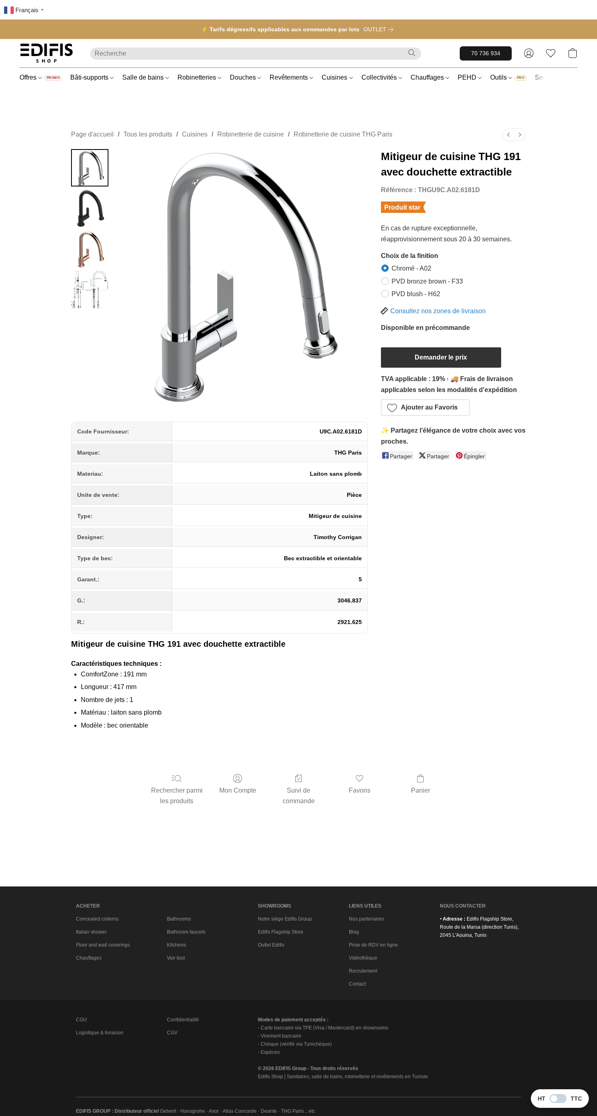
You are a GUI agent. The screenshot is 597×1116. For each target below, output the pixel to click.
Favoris (359, 790)
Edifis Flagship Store (280, 932)
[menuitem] (508, 135)
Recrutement (363, 971)
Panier (420, 790)
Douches (243, 77)
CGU (81, 1020)
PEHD (468, 77)
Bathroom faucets (186, 932)
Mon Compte (237, 790)
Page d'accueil (92, 134)
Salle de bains (143, 77)
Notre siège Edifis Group (285, 919)
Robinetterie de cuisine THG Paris (343, 134)
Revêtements (289, 77)
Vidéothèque (363, 958)
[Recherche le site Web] (412, 53)
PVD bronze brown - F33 (427, 281)
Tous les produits (147, 134)
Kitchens (176, 945)
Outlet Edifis (271, 945)
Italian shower (91, 932)
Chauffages (428, 77)
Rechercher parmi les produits (177, 795)
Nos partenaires (366, 919)
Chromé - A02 (411, 268)
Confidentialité (183, 1020)
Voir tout (176, 958)
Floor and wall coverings (103, 945)
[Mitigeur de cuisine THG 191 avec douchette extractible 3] (89, 289)
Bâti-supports (90, 77)
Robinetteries (197, 77)
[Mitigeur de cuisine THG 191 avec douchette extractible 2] (89, 249)
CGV (172, 1033)
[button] (46, 53)
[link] (379, 29)
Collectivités (379, 77)
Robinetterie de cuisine (250, 134)
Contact (357, 984)
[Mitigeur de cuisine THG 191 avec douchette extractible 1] (89, 208)
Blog (354, 932)
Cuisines (335, 77)
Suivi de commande (299, 795)
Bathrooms (179, 919)
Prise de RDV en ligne (373, 945)
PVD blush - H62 (416, 293)
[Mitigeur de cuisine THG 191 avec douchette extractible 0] (89, 167)
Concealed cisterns (97, 919)
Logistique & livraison (99, 1033)
